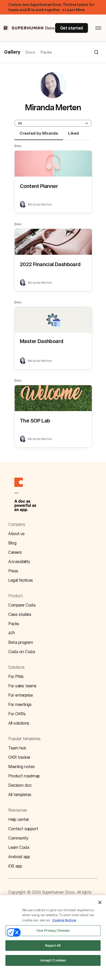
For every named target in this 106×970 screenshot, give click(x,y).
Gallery (12, 52)
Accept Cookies (53, 960)
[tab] (38, 135)
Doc (18, 146)
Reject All (52, 945)
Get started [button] (71, 28)
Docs (30, 52)
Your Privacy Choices (53, 930)
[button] (75, 52)
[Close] (99, 902)
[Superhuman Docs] (29, 28)
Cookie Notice (64, 920)
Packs (46, 52)
